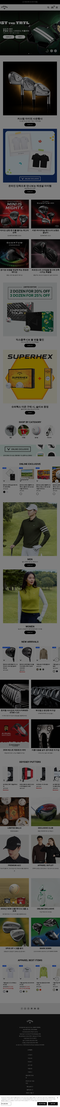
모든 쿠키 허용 (42, 1103)
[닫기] (57, 1097)
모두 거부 (53, 1103)
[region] (30, 1101)
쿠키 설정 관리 (4, 1103)
